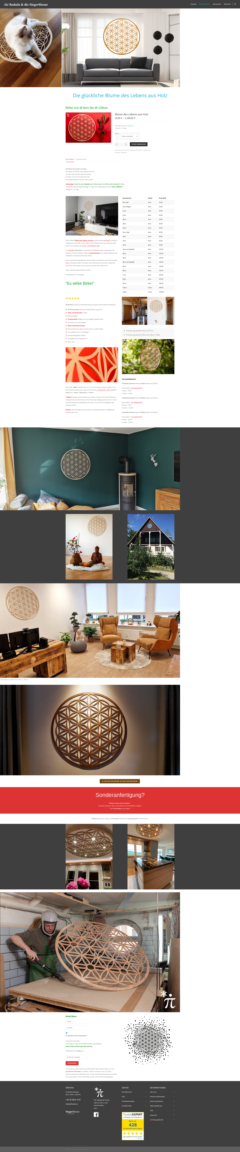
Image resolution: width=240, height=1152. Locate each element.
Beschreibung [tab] (70, 159)
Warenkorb (227, 4)
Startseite (193, 4)
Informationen (217, 4)
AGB (151, 1110)
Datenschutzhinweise (156, 1101)
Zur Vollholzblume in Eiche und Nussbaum (120, 781)
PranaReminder (127, 1106)
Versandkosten (129, 126)
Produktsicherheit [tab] (81, 159)
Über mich (153, 1092)
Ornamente (124, 152)
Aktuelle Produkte (204, 4)
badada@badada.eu (72, 1104)
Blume (117, 133)
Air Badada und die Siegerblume (76, 1035)
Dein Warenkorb (127, 1092)
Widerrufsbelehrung (156, 1106)
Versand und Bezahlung (157, 1096)
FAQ (123, 1096)
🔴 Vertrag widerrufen (156, 1120)
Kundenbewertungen (128, 1101)
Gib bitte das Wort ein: (75, 1051)
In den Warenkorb (139, 144)
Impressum (153, 1115)
